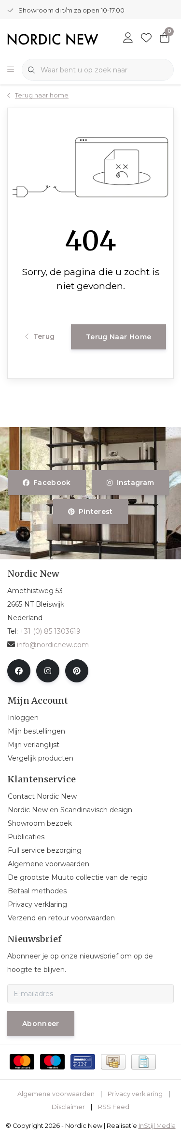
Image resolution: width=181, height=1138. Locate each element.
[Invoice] (143, 1061)
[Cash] (113, 1061)
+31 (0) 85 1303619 (50, 631)
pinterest (96, 511)
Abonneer (40, 1023)
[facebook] (18, 670)
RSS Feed (113, 1106)
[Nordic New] (52, 38)
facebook (52, 482)
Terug (44, 336)
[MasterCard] (22, 1061)
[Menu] (10, 70)
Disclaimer (68, 1106)
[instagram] (47, 670)
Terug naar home (118, 337)
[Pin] (82, 1061)
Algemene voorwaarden (56, 1093)
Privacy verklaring (135, 1093)
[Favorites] (146, 38)
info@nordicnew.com (53, 644)
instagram (135, 482)
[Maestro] (52, 1061)
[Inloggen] (128, 38)
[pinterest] (76, 670)
